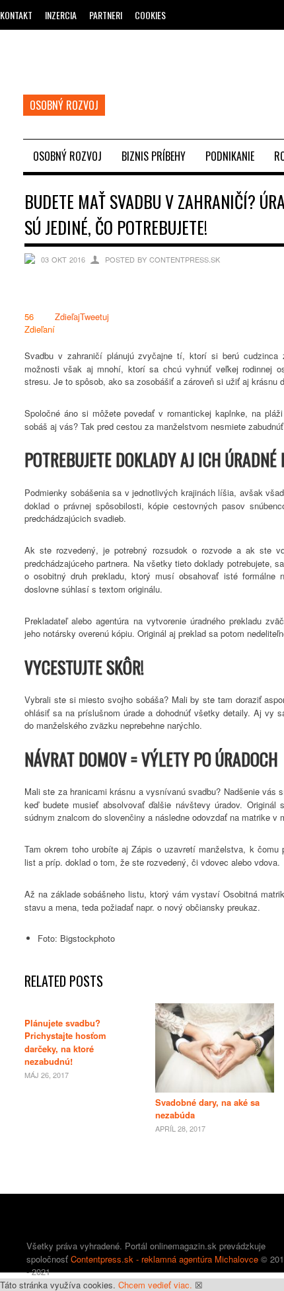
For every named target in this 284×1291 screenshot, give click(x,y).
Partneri (105, 15)
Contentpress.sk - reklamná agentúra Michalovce (164, 1259)
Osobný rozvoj (67, 156)
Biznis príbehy (154, 156)
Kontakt (16, 15)
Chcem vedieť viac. (155, 1284)
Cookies (150, 15)
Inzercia (61, 15)
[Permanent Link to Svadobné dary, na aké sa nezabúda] (214, 1089)
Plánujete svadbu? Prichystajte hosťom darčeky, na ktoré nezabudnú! (65, 1042)
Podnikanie (229, 156)
